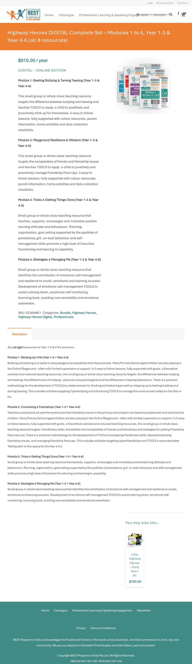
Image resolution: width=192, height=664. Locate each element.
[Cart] (183, 15)
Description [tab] (19, 334)
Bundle (65, 313)
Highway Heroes (84, 313)
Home (45, 610)
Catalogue (60, 610)
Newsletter (144, 610)
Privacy (81, 628)
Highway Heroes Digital (35, 317)
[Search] (171, 14)
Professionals (64, 317)
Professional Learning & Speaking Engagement (102, 610)
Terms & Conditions (103, 628)
